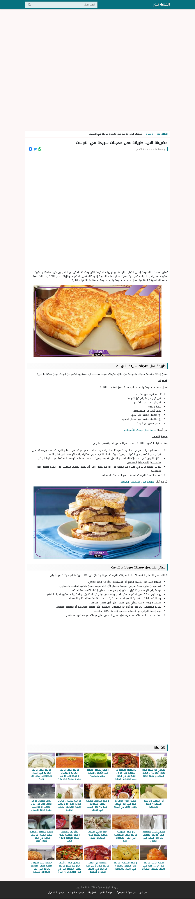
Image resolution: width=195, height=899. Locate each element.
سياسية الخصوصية (126, 892)
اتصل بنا (92, 892)
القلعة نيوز (161, 4)
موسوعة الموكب (76, 892)
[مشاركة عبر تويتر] (35, 149)
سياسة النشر (106, 892)
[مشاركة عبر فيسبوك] (30, 149)
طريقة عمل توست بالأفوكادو (140, 429)
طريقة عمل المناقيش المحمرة (136, 481)
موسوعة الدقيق (56, 892)
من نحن (143, 892)
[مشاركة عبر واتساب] (40, 149)
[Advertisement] (97, 70)
